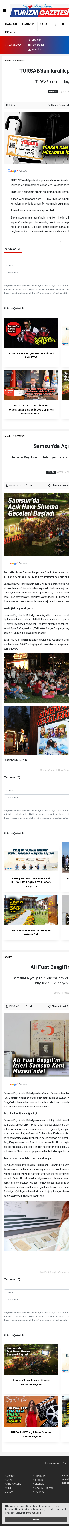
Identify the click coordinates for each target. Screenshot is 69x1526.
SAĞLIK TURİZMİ (44, 1487)
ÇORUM (9, 1491)
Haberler (7, 60)
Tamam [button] (36, 1520)
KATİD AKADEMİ (13, 1483)
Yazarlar (36, 49)
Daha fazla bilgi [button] (33, 1513)
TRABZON (28, 24)
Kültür (8, 1487)
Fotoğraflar (38, 44)
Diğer (8, 32)
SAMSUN (11, 24)
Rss (66, 1463)
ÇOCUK (59, 24)
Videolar (36, 40)
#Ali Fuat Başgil (48, 1272)
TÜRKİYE (39, 1491)
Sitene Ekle (53, 1463)
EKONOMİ (40, 1483)
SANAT (44, 24)
